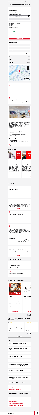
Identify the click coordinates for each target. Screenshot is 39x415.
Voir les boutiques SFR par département (16, 405)
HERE (29, 80)
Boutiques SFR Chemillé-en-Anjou (14, 399)
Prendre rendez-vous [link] (19, 38)
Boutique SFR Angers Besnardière (14, 385)
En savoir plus (19, 208)
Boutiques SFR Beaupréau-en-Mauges (15, 403)
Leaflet (24, 80)
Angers (22, 1)
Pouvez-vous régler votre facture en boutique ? (18, 356)
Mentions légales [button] (11, 413)
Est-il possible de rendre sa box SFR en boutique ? (18, 352)
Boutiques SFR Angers (12, 398)
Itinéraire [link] (26, 78)
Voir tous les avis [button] (19, 336)
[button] (29, 16)
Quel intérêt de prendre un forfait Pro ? (16, 370)
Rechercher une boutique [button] (19, 19)
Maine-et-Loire (18, 1)
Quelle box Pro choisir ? (13, 373)
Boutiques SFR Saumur (13, 401)
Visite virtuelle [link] (19, 33)
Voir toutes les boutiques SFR (19, 408)
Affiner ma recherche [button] (13, 12)
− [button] (28, 69)
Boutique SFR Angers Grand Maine (15, 389)
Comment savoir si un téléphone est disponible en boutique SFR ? (18, 378)
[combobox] (18, 16)
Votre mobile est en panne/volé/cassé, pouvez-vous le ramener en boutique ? (18, 360)
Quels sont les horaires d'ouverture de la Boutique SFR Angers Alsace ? (18, 344)
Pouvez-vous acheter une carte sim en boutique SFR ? (18, 349)
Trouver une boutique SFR (11, 1)
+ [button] (28, 67)
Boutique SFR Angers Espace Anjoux (15, 387)
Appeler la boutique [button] (19, 35)
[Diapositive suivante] (30, 180)
